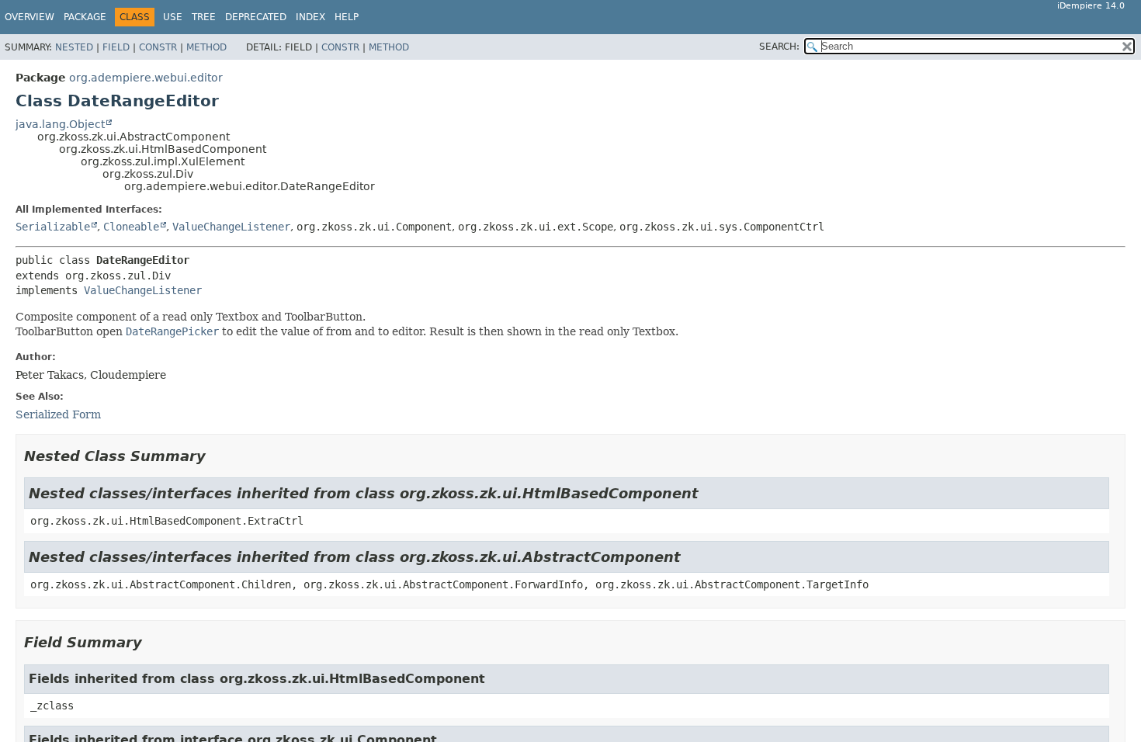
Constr (158, 47)
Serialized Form (58, 414)
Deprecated (255, 17)
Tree (204, 17)
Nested (74, 47)
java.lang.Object (60, 124)
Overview (29, 17)
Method (206, 47)
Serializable (53, 226)
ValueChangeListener (231, 226)
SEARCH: (779, 46)
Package (85, 17)
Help (347, 17)
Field (116, 47)
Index (310, 17)
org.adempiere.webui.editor (146, 77)
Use (172, 17)
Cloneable (131, 226)
